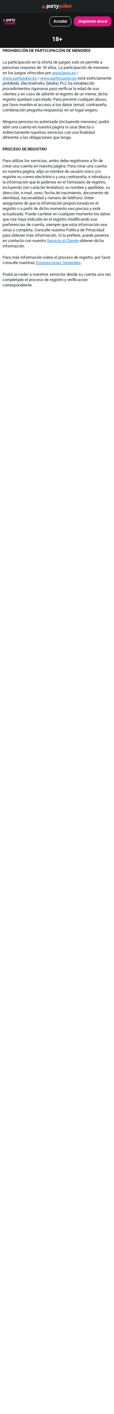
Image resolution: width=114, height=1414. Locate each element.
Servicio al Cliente (63, 240)
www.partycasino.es (58, 78)
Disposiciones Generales (58, 262)
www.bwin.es (64, 72)
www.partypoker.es (20, 78)
